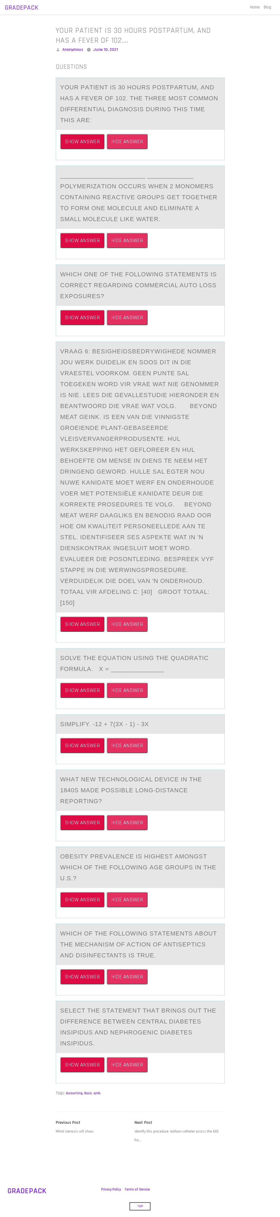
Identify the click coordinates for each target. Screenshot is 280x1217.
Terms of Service (137, 1189)
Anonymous (72, 49)
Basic (88, 1093)
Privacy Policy (111, 1189)
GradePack (22, 8)
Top (140, 1206)
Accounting (74, 1093)
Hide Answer (127, 141)
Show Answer (82, 141)
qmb (97, 1093)
